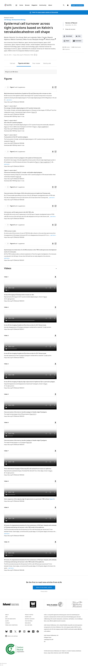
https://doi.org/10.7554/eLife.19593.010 (14, 301)
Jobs (6, 616)
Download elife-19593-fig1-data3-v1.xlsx (14, 145)
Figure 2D (18, 176)
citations (66, 49)
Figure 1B (34, 112)
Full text (12, 63)
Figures (23, 63)
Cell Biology (7, 20)
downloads (76, 47)
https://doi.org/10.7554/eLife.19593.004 (14, 114)
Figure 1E (12, 141)
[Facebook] (38, 632)
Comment (78, 41)
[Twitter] (15, 632)
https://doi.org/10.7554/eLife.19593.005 (14, 129)
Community (42, 5)
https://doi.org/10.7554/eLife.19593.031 (14, 260)
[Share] (2, 663)
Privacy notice (44, 591)
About (50, 5)
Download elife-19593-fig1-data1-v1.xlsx (14, 116)
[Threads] (33, 632)
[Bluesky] (6, 632)
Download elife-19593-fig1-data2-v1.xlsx (14, 131)
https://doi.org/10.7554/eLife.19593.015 (14, 179)
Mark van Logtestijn (30, 37)
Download (69, 36)
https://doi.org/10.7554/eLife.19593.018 (14, 416)
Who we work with (10, 619)
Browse (27, 5)
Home (21, 5)
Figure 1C (6, 127)
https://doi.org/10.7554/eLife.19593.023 (14, 218)
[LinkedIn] (11, 632)
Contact (7, 623)
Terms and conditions (11, 625)
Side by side (47, 63)
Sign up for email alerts (44, 587)
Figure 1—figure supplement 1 (41, 127)
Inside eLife (28, 616)
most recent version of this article (48, 12)
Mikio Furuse (27, 39)
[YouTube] (29, 632)
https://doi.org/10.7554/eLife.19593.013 (14, 388)
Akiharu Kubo (50, 39)
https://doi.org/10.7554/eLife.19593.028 (14, 501)
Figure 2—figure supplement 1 (43, 162)
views (66, 47)
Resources (28, 623)
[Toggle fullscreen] (4, 663)
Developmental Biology (19, 20)
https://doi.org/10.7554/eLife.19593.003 (14, 102)
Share (67, 41)
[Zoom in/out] (6, 663)
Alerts (68, 5)
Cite (79, 36)
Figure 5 (52, 499)
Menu (16, 5)
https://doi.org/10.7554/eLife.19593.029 (14, 536)
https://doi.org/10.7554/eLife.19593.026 (14, 237)
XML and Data (28, 625)
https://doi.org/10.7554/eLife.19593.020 (14, 200)
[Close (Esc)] (0, 663)
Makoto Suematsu (17, 39)
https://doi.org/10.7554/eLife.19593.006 (14, 143)
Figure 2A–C (33, 414)
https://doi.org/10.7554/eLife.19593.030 (14, 570)
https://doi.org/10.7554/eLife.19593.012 (14, 357)
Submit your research (77, 5)
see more (9, 100)
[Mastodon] (20, 632)
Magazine (34, 5)
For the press (28, 621)
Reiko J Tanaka (42, 37)
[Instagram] (24, 632)
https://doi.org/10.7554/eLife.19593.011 (14, 329)
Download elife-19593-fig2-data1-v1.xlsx (14, 181)
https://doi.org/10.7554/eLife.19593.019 (14, 444)
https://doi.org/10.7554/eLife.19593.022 (14, 475)
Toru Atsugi (19, 37)
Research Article (8, 18)
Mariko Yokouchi (9, 37)
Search (64, 5)
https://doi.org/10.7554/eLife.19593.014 (14, 166)
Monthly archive (29, 619)
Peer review (36, 63)
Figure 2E (29, 442)
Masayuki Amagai (38, 39)
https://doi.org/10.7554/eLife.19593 (23, 55)
